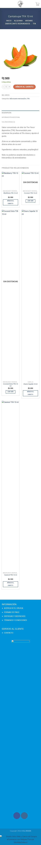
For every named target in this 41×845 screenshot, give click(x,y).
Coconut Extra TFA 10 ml (10, 385)
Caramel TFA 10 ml (10, 575)
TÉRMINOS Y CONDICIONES (15, 620)
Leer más (30, 201)
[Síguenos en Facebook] (16, 815)
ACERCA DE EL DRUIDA (13, 608)
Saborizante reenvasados (17, 23)
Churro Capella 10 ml (30, 384)
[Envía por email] (16, 104)
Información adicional (11, 117)
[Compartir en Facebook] (8, 104)
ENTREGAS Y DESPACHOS (14, 616)
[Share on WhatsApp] (4, 104)
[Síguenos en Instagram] (24, 815)
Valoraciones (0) (8, 122)
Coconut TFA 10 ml (30, 193)
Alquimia (18, 20)
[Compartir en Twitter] (12, 104)
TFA (34, 23)
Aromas (29, 20)
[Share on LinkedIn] (28, 104)
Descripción (6, 113)
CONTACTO (8, 633)
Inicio (9, 20)
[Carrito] (37, 4)
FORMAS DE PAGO (11, 612)
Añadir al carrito (24, 86)
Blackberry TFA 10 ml (11, 193)
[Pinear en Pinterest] (20, 104)
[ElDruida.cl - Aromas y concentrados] (20, 4)
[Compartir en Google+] (24, 104)
